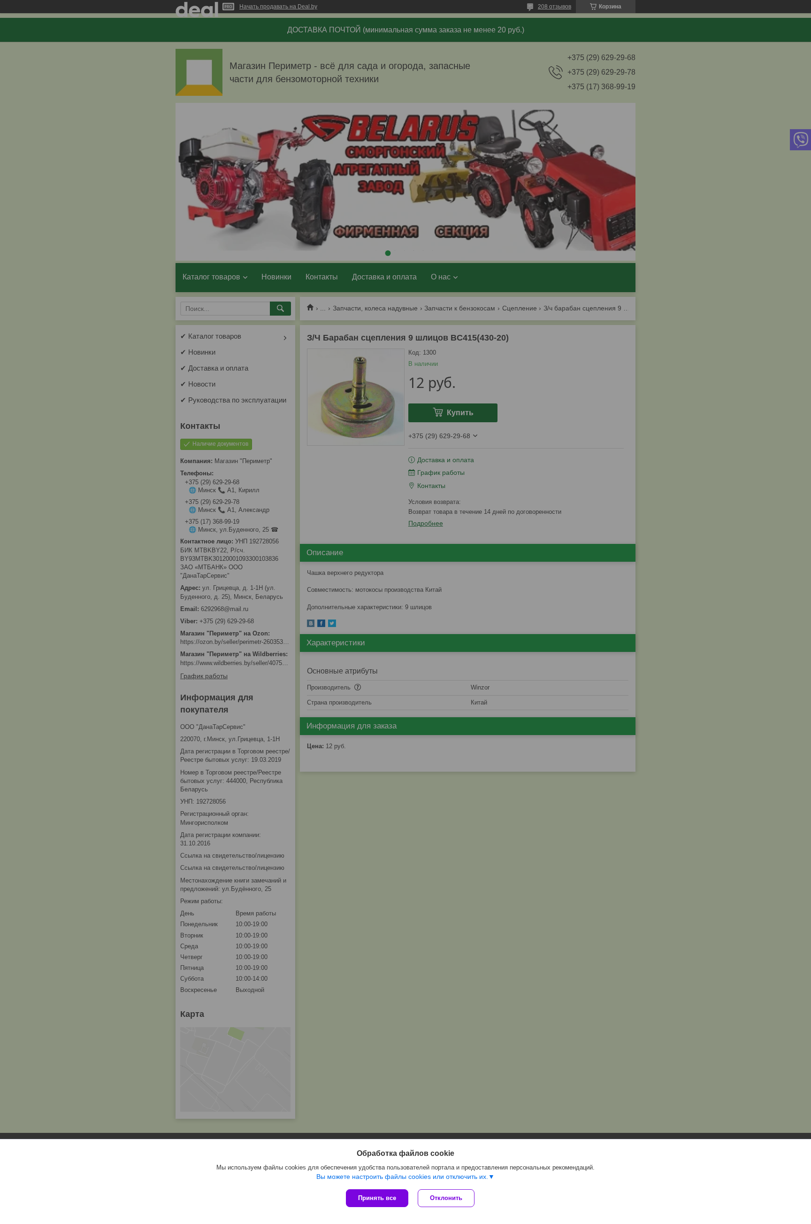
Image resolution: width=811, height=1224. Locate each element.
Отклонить (446, 1197)
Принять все (377, 1197)
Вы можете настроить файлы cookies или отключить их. (402, 1176)
